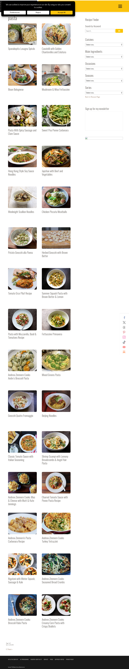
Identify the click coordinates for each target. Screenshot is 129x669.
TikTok (125, 342)
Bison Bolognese (22, 82)
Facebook (125, 318)
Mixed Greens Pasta (56, 367)
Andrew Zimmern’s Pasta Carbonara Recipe (22, 530)
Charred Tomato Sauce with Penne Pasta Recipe (56, 490)
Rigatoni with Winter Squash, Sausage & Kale (22, 571)
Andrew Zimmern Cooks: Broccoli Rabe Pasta (22, 612)
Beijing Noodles (56, 408)
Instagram (125, 337)
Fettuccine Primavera (56, 327)
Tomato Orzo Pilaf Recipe (22, 286)
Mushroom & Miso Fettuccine (56, 82)
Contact (46, 659)
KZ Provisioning (24, 659)
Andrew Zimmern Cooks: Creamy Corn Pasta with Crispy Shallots (56, 612)
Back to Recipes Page (92, 97)
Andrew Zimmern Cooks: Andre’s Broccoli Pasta (22, 367)
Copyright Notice (59, 659)
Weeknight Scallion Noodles (22, 204)
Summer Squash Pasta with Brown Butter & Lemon (56, 286)
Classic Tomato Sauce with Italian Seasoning (22, 449)
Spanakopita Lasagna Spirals (22, 41)
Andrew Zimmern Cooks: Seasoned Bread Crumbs (56, 571)
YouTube (125, 347)
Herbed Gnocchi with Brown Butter (56, 245)
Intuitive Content (13, 659)
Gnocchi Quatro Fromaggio (22, 408)
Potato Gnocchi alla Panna (22, 245)
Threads (125, 327)
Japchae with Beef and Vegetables (56, 163)
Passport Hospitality (36, 659)
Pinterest (125, 332)
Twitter (125, 323)
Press (51, 659)
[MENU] (120, 7)
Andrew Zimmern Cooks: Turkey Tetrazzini (56, 530)
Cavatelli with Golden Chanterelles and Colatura (56, 41)
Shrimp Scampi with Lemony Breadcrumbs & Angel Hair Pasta (56, 449)
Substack (125, 352)
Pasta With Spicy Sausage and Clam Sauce (22, 123)
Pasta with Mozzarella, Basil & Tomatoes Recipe (22, 327)
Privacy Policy (70, 659)
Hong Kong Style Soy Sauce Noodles (22, 163)
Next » (10, 649)
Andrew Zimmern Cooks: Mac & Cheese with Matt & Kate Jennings (22, 490)
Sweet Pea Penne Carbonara (56, 123)
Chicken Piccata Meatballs (56, 204)
